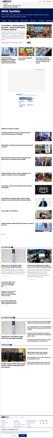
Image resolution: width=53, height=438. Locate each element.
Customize (13, 435)
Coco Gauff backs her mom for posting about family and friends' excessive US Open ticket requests (39, 328)
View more (3, 234)
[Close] (51, 429)
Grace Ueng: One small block (9, 211)
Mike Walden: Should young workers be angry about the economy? (17, 146)
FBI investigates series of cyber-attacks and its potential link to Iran (39, 358)
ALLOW (22, 435)
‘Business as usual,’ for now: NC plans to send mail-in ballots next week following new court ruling (8, 293)
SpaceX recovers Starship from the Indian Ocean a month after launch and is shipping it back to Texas (39, 334)
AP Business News (6, 247)
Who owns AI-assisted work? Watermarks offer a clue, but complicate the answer (43, 60)
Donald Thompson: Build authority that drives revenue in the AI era (17, 224)
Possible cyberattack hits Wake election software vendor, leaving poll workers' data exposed (13, 365)
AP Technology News (7, 317)
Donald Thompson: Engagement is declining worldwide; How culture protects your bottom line (8, 60)
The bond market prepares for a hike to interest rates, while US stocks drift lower (39, 266)
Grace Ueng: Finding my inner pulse (25, 58)
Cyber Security (6, 344)
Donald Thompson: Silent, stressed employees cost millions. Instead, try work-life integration (16, 174)
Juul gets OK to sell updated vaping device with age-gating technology (11, 266)
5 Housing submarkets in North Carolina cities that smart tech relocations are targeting (15, 133)
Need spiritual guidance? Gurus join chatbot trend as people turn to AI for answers (39, 340)
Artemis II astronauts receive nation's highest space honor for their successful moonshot (39, 322)
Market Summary (24, 20)
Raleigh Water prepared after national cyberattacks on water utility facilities (37, 353)
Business (4, 20)
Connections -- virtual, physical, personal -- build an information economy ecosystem (13, 27)
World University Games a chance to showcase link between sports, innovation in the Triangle (16, 158)
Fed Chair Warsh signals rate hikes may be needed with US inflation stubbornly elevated (8, 302)
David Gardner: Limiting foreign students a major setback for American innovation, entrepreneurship (16, 199)
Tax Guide (16, 20)
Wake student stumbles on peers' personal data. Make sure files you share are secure (38, 363)
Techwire (10, 20)
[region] (26, 433)
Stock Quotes (41, 20)
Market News (33, 20)
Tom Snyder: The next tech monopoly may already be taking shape (16, 186)
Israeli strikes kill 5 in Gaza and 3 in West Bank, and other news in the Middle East (8, 284)
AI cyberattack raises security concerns (37, 348)
